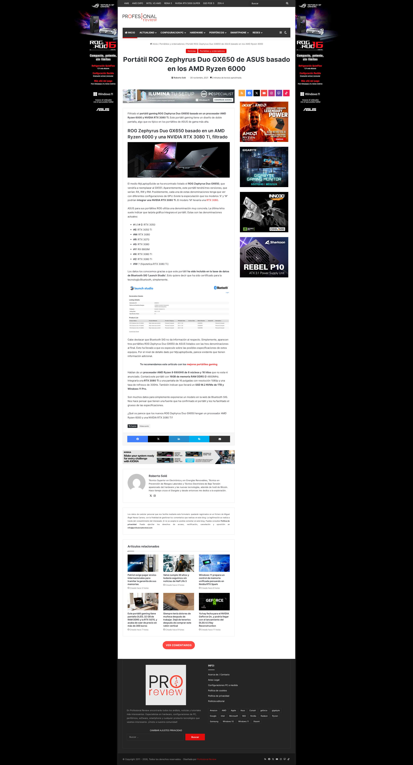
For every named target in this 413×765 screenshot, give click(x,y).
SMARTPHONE (238, 32)
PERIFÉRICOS (216, 32)
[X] (151, 496)
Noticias (192, 51)
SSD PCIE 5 (208, 3)
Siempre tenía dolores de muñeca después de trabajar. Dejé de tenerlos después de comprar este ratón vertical (177, 619)
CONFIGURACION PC (172, 32)
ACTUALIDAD (147, 32)
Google (213, 716)
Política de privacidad (218, 696)
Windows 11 (243, 721)
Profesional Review (206, 759)
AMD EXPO (137, 3)
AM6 (126, 3)
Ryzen (275, 716)
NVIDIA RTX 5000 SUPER (187, 3)
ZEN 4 (220, 3)
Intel (223, 716)
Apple (233, 710)
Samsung (214, 721)
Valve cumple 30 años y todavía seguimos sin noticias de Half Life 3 (176, 578)
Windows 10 (228, 721)
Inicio (155, 44)
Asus (243, 710)
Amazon (213, 710)
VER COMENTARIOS (178, 645)
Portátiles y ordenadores (172, 44)
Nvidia (253, 716)
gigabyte (276, 710)
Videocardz (144, 426)
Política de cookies (217, 690)
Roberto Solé (180, 77)
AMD (224, 710)
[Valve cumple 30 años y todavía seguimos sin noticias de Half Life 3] (178, 563)
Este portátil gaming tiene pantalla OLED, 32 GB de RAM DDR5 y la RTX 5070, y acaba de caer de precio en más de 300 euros (142, 619)
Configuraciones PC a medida (223, 685)
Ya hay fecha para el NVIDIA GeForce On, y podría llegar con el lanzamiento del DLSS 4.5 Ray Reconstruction (214, 619)
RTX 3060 (212, 200)
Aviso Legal (213, 680)
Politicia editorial (216, 701)
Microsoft (233, 716)
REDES (256, 32)
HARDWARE (196, 32)
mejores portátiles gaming (202, 364)
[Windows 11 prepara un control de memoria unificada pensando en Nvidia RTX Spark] (214, 563)
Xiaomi (256, 721)
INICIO (131, 32)
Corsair (252, 710)
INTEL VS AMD (153, 3)
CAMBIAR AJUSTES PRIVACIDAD (166, 730)
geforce (263, 710)
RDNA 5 (168, 3)
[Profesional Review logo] (140, 17)
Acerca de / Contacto (219, 674)
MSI (244, 716)
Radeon (264, 716)
